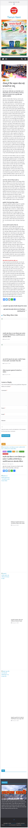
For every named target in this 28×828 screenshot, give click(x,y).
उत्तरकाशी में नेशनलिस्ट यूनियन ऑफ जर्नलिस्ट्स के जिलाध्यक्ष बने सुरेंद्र (17, 620)
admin (11, 88)
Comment (4, 390)
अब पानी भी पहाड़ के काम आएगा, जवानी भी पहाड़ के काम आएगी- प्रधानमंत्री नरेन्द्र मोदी (14, 360)
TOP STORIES (22, 451)
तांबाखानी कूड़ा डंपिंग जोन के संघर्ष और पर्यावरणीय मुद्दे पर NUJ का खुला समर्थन (17, 718)
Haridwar (9, 451)
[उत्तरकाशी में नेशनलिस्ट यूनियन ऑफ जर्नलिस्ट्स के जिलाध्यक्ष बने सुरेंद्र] (5, 621)
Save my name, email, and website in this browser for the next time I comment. (13, 430)
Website (3, 420)
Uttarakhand (5, 453)
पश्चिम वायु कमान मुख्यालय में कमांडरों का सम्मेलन (12, 371)
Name (3, 408)
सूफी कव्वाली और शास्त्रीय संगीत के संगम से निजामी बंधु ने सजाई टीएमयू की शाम (14, 310)
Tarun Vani (14, 17)
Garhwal (4, 451)
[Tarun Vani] (3, 59)
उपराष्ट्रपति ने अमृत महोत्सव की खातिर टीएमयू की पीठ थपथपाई (15, 306)
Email (3, 414)
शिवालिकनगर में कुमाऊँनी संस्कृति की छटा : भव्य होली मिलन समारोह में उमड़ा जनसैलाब (18, 522)
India (4, 80)
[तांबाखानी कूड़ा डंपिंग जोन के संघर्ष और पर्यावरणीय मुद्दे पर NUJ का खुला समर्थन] (5, 718)
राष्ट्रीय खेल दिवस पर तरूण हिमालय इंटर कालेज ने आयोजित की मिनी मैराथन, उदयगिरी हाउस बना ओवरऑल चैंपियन (14, 335)
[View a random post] (25, 59)
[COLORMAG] (14, 785)
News (8, 80)
